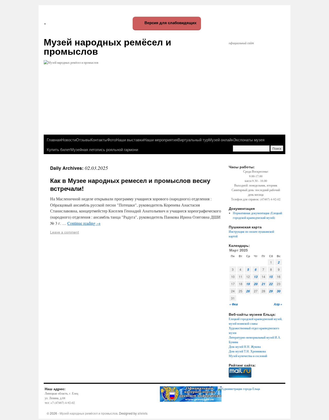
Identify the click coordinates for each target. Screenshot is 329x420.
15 (271, 277)
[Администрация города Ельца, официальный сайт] (238, 389)
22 (271, 284)
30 (278, 291)
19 (248, 284)
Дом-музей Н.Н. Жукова (245, 346)
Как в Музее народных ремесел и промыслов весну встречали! (130, 184)
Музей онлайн (220, 139)
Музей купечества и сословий (248, 356)
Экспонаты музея (248, 139)
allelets (143, 413)
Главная (54, 139)
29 (271, 291)
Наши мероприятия (161, 139)
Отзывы (83, 139)
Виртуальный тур (193, 139)
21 (263, 284)
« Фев (233, 304)
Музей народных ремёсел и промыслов (107, 46)
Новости (68, 139)
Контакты (98, 139)
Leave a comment (64, 232)
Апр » (278, 304)
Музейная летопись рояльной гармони (104, 149)
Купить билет (58, 149)
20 (256, 284)
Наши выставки (130, 139)
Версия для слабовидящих (169, 23)
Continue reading (83, 223)
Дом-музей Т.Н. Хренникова (247, 351)
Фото (111, 139)
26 (248, 291)
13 (256, 277)
